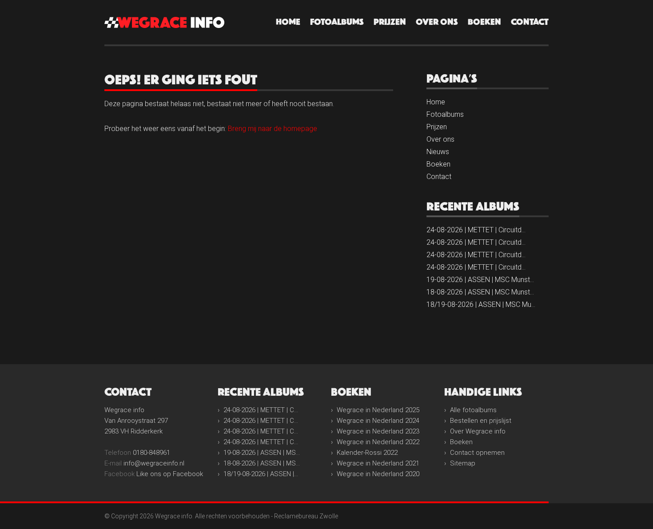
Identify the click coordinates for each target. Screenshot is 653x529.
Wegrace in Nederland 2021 (378, 463)
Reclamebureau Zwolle (306, 516)
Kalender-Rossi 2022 (367, 453)
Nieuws (437, 151)
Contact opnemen (477, 453)
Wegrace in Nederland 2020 (378, 474)
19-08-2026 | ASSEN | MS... (261, 453)
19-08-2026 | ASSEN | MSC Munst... (480, 279)
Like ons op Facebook (169, 474)
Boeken (484, 22)
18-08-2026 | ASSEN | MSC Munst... (480, 292)
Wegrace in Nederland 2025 (378, 410)
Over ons (437, 22)
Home (288, 22)
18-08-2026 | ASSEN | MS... (261, 463)
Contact (530, 22)
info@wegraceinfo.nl (153, 463)
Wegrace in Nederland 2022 (378, 442)
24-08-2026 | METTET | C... (260, 410)
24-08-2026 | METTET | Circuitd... (476, 230)
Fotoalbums (337, 22)
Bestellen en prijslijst (480, 421)
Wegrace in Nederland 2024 (378, 421)
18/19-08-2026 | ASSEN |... (260, 474)
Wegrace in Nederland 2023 (378, 431)
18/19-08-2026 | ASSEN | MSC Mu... (480, 304)
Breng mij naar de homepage (272, 128)
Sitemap (462, 463)
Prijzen (390, 22)
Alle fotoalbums (473, 410)
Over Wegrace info (478, 431)
